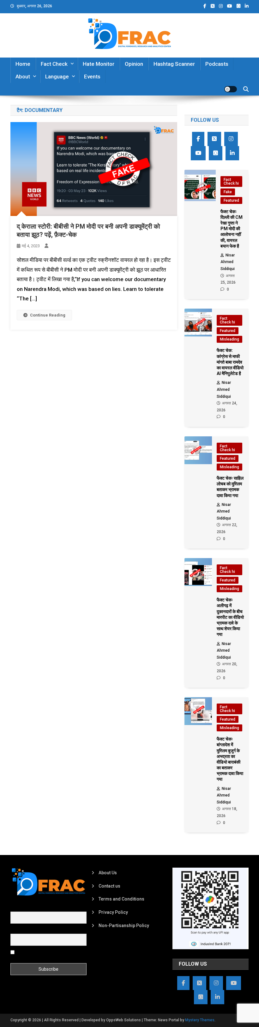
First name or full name (33, 908)
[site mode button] (230, 89)
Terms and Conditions (121, 898)
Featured (231, 200)
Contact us (109, 886)
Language (57, 76)
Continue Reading (47, 315)
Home (22, 64)
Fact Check (54, 64)
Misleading (229, 339)
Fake (228, 192)
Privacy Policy (113, 912)
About (22, 76)
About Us (108, 872)
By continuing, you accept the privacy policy (43, 955)
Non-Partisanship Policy (124, 925)
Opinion (134, 64)
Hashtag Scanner (174, 64)
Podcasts (216, 64)
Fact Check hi (231, 181)
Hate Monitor (98, 64)
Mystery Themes (199, 1020)
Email (15, 929)
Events (92, 76)
